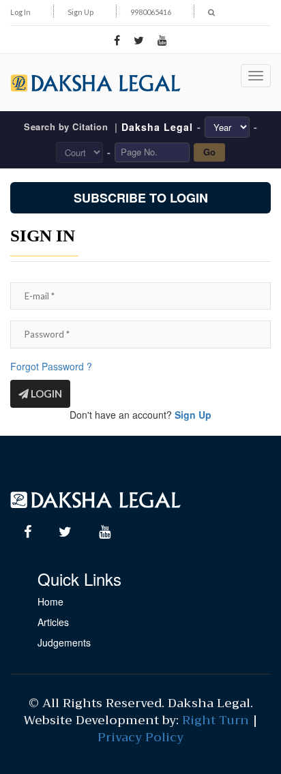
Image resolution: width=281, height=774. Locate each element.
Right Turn (215, 720)
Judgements (64, 642)
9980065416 (150, 12)
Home (50, 601)
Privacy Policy (140, 737)
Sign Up (80, 12)
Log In (20, 12)
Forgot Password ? (51, 366)
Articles (53, 622)
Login (45, 393)
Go (209, 151)
